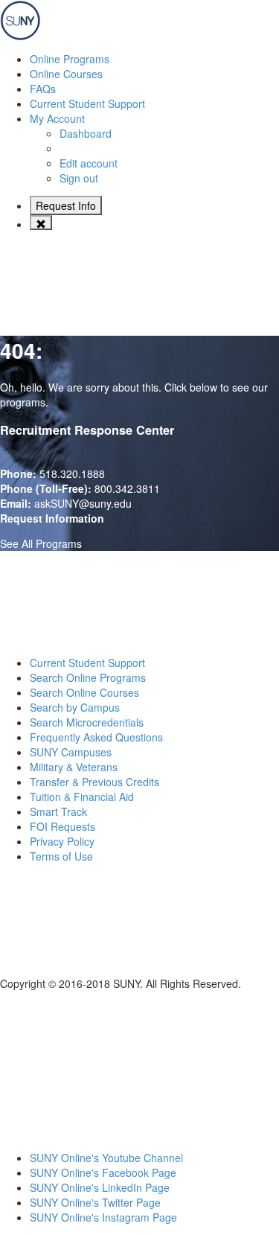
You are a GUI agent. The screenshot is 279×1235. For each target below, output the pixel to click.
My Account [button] (57, 118)
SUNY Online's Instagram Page (103, 1217)
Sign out (79, 177)
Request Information (52, 518)
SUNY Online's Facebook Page (103, 1172)
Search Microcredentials (87, 722)
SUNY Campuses (71, 751)
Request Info (66, 205)
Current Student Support (87, 662)
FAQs (43, 88)
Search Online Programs (88, 677)
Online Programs (69, 58)
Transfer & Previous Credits (94, 781)
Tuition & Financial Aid (82, 796)
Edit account (89, 163)
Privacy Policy (62, 841)
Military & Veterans (74, 766)
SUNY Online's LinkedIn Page (100, 1187)
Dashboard (86, 133)
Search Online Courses (84, 692)
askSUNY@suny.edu (83, 503)
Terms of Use (61, 856)
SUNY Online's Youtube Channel (106, 1157)
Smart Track (58, 811)
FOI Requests (62, 826)
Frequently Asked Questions (96, 737)
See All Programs (41, 543)
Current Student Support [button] (87, 103)
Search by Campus (75, 707)
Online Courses (66, 73)
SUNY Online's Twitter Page (95, 1202)
